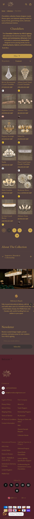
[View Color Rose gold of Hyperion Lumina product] (3, 116)
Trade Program (22, 408)
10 (30, 230)
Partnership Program (24, 412)
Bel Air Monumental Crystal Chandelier (8, 83)
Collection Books (23, 435)
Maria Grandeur (7, 190)
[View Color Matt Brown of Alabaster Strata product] (19, 222)
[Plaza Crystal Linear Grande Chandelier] (25, 153)
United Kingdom (7, 470)
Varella (4, 162)
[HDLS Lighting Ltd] (10, 4)
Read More (5, 47)
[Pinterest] (17, 491)
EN (23, 498)
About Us (21, 404)
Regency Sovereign (8, 136)
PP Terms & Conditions (9, 419)
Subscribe (17, 346)
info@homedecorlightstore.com (15, 393)
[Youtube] (17, 485)
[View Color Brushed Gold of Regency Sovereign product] (3, 142)
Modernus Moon (23, 190)
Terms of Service (7, 416)
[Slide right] (30, 304)
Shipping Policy (6, 412)
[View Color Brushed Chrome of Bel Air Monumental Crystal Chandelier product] (3, 91)
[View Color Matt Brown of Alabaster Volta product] (19, 116)
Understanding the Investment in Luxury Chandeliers (24, 466)
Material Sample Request (23, 430)
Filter (16, 56)
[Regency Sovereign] (9, 127)
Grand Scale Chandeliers (21, 453)
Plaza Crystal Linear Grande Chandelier (24, 163)
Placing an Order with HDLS (24, 420)
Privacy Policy (6, 404)
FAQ (19, 425)
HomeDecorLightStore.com (23, 518)
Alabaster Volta (22, 110)
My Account (21, 416)
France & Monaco (7, 454)
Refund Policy (6, 408)
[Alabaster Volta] (25, 101)
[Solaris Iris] (25, 127)
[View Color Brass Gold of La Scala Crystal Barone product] (3, 224)
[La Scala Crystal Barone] (9, 207)
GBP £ (12, 498)
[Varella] (9, 153)
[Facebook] (6, 485)
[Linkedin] (28, 485)
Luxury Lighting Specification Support (24, 459)
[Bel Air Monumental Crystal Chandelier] (9, 73)
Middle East (5, 474)
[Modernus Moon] (25, 181)
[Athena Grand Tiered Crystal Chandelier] (25, 73)
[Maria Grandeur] (9, 181)
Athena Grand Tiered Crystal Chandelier (25, 83)
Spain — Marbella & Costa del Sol (8, 459)
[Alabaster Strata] (25, 207)
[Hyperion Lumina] (9, 101)
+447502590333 (11, 388)
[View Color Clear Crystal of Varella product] (3, 168)
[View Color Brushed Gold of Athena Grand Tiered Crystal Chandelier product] (19, 91)
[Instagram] (23, 485)
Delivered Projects (23, 448)
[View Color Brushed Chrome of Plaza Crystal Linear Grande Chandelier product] (19, 170)
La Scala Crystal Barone (7, 217)
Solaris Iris (21, 136)
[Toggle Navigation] (4, 4)
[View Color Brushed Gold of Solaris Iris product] (19, 142)
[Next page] (17, 236)
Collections (10, 11)
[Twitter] (11, 485)
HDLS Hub (5, 446)
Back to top (6, 359)
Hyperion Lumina (7, 110)
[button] (26, 4)
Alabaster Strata (23, 216)
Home (3, 11)
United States (6, 450)
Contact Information (8, 423)
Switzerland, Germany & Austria (9, 465)
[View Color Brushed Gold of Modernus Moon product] (19, 196)
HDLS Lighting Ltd (10, 518)
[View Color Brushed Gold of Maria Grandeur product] (3, 196)
